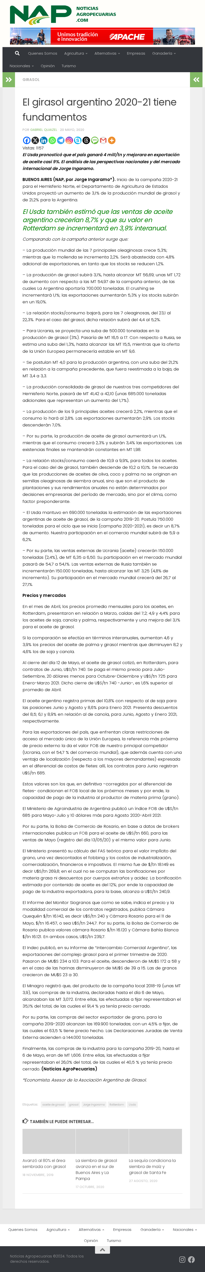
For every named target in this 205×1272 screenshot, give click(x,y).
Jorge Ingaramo (94, 1105)
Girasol (31, 79)
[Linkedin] (44, 140)
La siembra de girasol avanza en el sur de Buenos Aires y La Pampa (96, 1170)
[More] (112, 140)
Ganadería (162, 53)
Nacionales (20, 65)
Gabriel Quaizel (43, 129)
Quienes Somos (42, 53)
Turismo (69, 65)
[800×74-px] (102, 36)
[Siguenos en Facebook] (191, 1259)
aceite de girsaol (53, 1105)
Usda (132, 1105)
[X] (35, 140)
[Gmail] (103, 140)
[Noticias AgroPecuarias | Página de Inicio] (63, 15)
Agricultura (74, 53)
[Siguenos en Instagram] (182, 1259)
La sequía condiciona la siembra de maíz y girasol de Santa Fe (152, 1166)
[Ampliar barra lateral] (8, 79)
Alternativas (105, 53)
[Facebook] (26, 140)
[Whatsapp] (52, 140)
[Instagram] (69, 140)
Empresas (136, 53)
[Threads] (86, 140)
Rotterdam (117, 1105)
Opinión (48, 65)
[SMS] (94, 140)
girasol (73, 1105)
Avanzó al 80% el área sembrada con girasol (44, 1163)
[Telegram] (60, 140)
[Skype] (78, 140)
